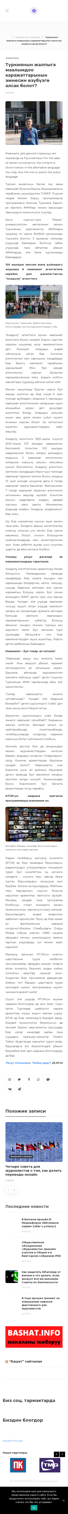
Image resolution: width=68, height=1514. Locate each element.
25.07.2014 (10, 92)
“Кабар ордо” (40, 1063)
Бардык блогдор (13, 1440)
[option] (34, 1153)
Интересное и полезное (28, 37)
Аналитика (11, 58)
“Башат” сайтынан (25, 1361)
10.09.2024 (26, 1231)
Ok (34, 1507)
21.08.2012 (9, 1180)
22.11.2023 (26, 1313)
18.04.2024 (27, 1261)
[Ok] (63, 1500)
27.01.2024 (26, 1287)
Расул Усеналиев (18, 1063)
